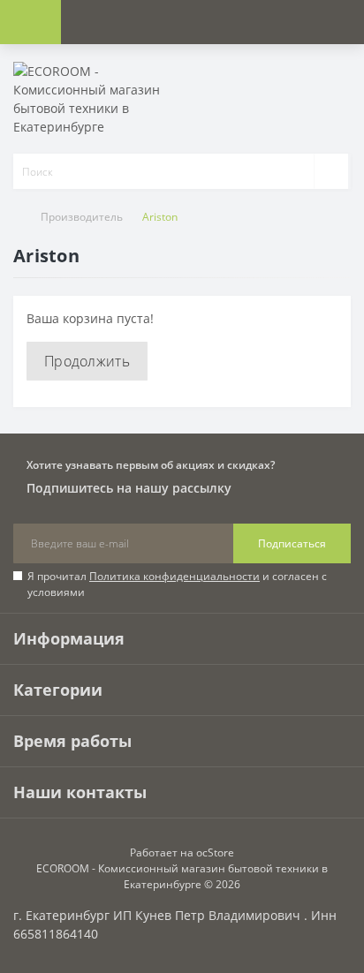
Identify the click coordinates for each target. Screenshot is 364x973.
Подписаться (292, 543)
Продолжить (87, 361)
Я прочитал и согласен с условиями (177, 584)
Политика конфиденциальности (174, 576)
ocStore (215, 852)
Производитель (82, 216)
